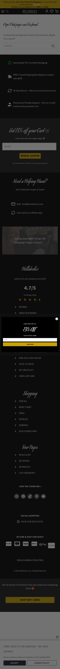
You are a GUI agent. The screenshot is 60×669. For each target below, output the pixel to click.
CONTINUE (30, 344)
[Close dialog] (57, 318)
